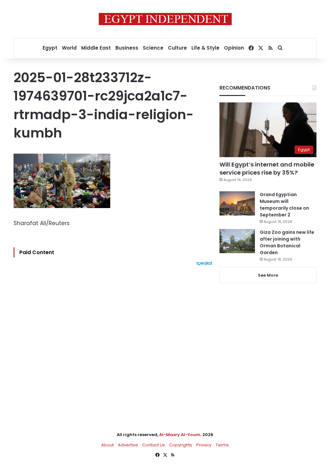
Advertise (128, 445)
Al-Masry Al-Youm (179, 435)
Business (126, 47)
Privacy (203, 445)
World (69, 47)
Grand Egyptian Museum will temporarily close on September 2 (284, 204)
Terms (222, 445)
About (107, 445)
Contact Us (153, 445)
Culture (177, 47)
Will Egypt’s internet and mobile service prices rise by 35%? (266, 168)
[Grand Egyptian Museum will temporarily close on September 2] (237, 203)
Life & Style (205, 47)
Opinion (234, 47)
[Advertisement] (115, 336)
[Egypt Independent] (165, 19)
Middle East (96, 47)
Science (153, 47)
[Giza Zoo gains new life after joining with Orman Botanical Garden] (237, 241)
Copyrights (180, 445)
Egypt (50, 47)
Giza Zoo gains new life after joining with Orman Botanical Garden (287, 242)
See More (268, 275)
